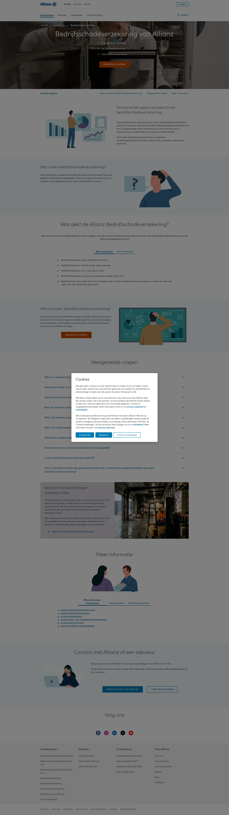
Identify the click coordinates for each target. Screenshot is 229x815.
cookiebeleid (81, 409)
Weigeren (104, 435)
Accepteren (85, 435)
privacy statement (135, 407)
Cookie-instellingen (127, 435)
